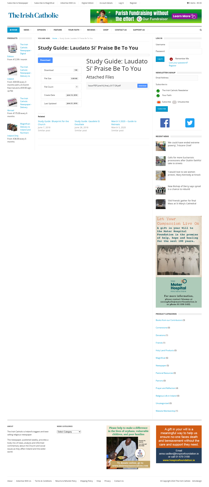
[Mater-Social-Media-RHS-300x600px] (179, 306)
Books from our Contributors (169, 320)
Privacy (107, 481)
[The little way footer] (128, 468)
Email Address (162, 77)
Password (160, 51)
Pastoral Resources (164, 373)
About (9, 481)
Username (160, 44)
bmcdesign (197, 481)
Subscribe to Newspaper (17, 3)
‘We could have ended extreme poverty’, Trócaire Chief (183, 144)
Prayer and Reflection (165, 388)
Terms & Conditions (43, 481)
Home (14, 30)
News (26, 30)
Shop (105, 30)
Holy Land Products (165, 350)
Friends (159, 342)
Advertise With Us (68, 3)
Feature (58, 30)
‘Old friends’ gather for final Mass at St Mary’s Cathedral (182, 202)
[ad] (146, 22)
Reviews (91, 30)
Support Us (139, 30)
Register (133, 3)
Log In (121, 3)
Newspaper (161, 365)
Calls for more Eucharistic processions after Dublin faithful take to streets (184, 160)
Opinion (41, 30)
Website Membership (165, 411)
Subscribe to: (162, 84)
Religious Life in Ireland (166, 395)
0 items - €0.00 (195, 3)
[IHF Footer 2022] (179, 470)
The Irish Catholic (183, 481)
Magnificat (160, 358)
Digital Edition (87, 3)
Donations (160, 335)
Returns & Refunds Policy (66, 481)
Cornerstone (161, 327)
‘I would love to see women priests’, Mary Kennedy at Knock (184, 173)
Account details (106, 3)
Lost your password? (178, 62)
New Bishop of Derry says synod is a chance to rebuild (184, 188)
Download (45, 60)
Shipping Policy (86, 481)
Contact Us (121, 30)
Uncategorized (162, 403)
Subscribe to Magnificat (44, 3)
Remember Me (182, 58)
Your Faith (73, 30)
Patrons (159, 380)
